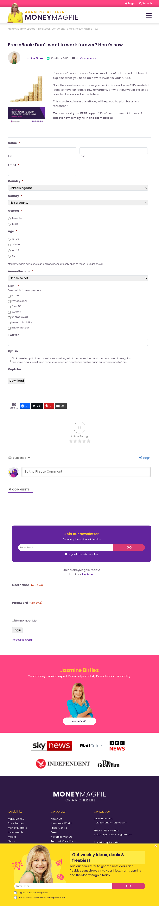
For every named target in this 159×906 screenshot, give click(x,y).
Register (87, 574)
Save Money (16, 823)
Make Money (16, 819)
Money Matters (17, 827)
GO (129, 547)
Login (146, 458)
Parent (15, 295)
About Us (56, 819)
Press (54, 832)
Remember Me (26, 620)
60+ (14, 255)
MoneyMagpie (16, 28)
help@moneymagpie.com (110, 822)
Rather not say (20, 327)
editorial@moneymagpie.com (113, 834)
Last (82, 156)
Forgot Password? (22, 639)
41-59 (15, 250)
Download (17, 381)
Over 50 (16, 306)
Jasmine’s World (61, 823)
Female (17, 218)
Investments (15, 832)
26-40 (16, 244)
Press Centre (59, 827)
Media (12, 836)
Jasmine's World (79, 721)
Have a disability (21, 322)
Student (16, 311)
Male (15, 223)
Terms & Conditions (63, 841)
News (11, 841)
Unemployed (19, 317)
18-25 (15, 238)
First (10, 156)
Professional (19, 301)
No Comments (86, 58)
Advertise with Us (61, 836)
